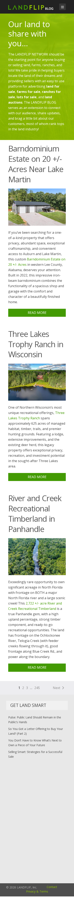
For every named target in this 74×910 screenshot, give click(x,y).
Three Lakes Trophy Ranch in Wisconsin (35, 344)
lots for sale (27, 97)
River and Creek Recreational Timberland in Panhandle (34, 513)
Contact (52, 887)
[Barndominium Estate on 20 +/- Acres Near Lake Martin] (37, 207)
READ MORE (37, 312)
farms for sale (28, 91)
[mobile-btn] (62, 6)
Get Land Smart (28, 705)
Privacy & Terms (37, 891)
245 (37, 688)
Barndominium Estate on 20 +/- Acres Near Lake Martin (35, 164)
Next (56, 688)
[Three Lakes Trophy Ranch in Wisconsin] (37, 381)
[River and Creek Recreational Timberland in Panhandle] (37, 556)
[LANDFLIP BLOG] (30, 6)
